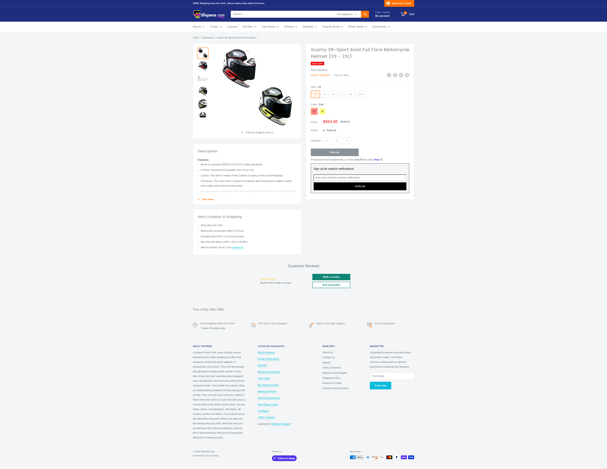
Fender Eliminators (268, 359)
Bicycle (197, 26)
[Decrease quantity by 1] (326, 140)
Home (196, 37)
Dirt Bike (248, 26)
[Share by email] (407, 75)
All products (208, 37)
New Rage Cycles (268, 404)
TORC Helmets (266, 417)
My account (382, 15)
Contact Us (328, 357)
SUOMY (262, 365)
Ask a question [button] (331, 284)
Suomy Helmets (320, 75)
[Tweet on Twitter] (401, 75)
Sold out (334, 152)
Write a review (331, 277)
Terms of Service (331, 367)
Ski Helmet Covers (268, 385)
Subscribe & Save (401, 3)
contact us (237, 247)
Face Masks (268, 26)
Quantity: (316, 140)
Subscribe (380, 385)
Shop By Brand (330, 26)
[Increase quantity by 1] (346, 140)
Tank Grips (264, 378)
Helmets (289, 26)
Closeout (232, 26)
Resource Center (332, 383)
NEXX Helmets (266, 352)
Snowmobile (380, 26)
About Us (327, 352)
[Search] (365, 14)
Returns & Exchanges (334, 373)
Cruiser (214, 26)
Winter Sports (356, 26)
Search (326, 362)
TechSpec (263, 411)
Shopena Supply (280, 424)
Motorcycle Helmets (269, 372)
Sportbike (308, 26)
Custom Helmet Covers (335, 388)
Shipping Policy (331, 378)
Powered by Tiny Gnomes (206, 455)
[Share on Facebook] (389, 75)
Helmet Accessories (269, 398)
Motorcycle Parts (267, 391)
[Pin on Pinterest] (395, 75)
